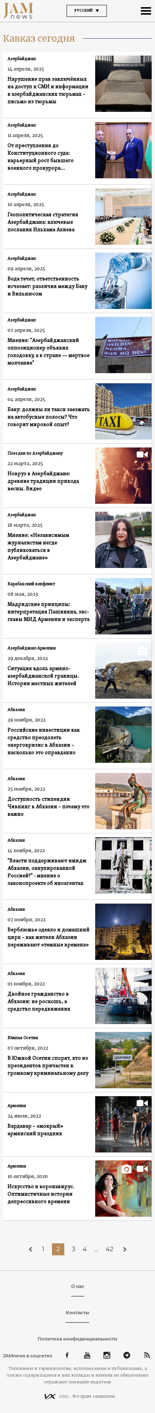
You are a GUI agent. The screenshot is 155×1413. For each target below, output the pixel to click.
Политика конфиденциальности (77, 1339)
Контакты (77, 1312)
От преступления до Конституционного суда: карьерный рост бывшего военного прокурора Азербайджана (41, 157)
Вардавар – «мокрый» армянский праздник (35, 1130)
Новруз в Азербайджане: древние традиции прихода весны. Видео (43, 481)
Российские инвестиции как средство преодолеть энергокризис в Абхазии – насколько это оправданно (44, 741)
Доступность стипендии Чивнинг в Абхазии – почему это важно (49, 807)
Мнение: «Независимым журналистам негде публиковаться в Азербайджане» (38, 546)
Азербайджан (22, 59)
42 (109, 1249)
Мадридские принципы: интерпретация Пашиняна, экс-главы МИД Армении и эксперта (49, 612)
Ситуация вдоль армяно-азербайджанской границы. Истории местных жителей (43, 676)
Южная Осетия (23, 1038)
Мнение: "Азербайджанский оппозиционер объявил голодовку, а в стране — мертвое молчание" (49, 351)
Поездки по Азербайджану (35, 453)
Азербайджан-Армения (32, 648)
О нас (77, 1286)
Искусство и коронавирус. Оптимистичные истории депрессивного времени (41, 1194)
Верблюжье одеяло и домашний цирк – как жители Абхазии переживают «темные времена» (49, 937)
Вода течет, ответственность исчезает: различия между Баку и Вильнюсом (47, 286)
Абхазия (16, 710)
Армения (17, 1106)
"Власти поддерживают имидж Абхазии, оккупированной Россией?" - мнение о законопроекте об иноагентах (47, 872)
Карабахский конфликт (31, 584)
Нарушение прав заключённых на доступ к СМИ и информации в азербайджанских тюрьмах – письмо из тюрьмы (48, 90)
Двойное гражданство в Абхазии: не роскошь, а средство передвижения (39, 1001)
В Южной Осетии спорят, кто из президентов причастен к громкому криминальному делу (49, 1066)
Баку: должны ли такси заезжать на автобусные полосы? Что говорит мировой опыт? (49, 417)
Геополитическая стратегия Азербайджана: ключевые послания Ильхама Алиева (43, 222)
